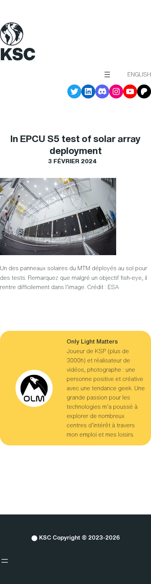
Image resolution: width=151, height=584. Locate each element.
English (139, 74)
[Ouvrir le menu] (107, 74)
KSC (18, 54)
